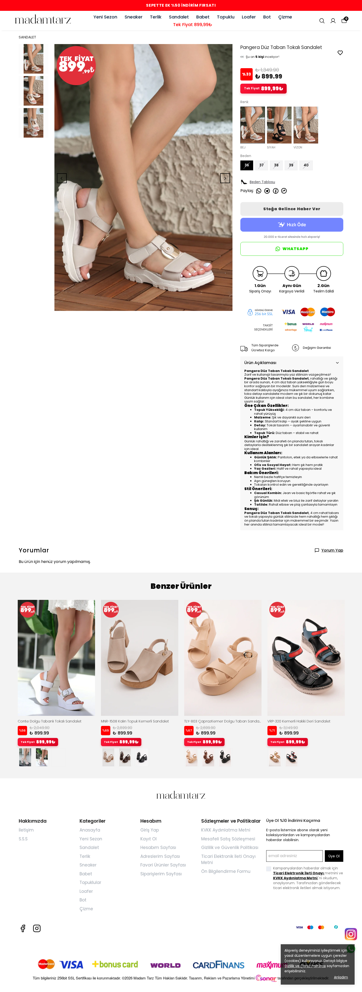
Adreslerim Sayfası (160, 856)
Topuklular (90, 882)
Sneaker (134, 17)
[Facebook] (23, 928)
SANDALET (27, 37)
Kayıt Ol (148, 839)
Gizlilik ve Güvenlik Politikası (229, 847)
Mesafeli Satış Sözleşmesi (228, 839)
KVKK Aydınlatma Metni (225, 830)
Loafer (249, 17)
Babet (203, 17)
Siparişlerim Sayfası (161, 874)
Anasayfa (90, 830)
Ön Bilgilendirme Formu (225, 871)
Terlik (156, 17)
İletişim (26, 830)
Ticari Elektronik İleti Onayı (299, 873)
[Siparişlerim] (333, 21)
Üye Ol (334, 856)
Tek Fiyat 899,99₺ (192, 24)
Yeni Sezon (105, 17)
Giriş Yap (149, 830)
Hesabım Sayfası (158, 847)
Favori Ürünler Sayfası (163, 865)
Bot (267, 17)
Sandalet (179, 17)
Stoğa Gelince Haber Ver (291, 209)
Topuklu (225, 17)
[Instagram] (37, 928)
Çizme (285, 17)
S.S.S (23, 839)
